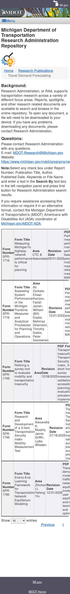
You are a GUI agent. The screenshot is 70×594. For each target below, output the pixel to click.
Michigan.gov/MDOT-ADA (21, 223)
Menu (10, 20)
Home (8, 70)
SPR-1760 (6, 492)
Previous (48, 524)
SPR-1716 (6, 258)
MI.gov (64, 5)
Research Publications (35, 70)
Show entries (19, 520)
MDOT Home (37, 591)
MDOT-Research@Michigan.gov (38, 152)
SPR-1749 (6, 376)
